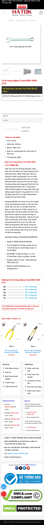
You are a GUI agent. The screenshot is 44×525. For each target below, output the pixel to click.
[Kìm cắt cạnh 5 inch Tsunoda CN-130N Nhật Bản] (11, 332)
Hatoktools (36, 522)
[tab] (22, 116)
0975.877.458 (12, 453)
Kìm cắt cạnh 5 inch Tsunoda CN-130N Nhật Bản (11, 352)
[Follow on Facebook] (17, 468)
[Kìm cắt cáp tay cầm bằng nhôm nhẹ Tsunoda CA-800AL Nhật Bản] (32, 332)
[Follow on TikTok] (20, 468)
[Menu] (3, 13)
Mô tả (5, 116)
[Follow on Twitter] (24, 468)
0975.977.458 (15, 413)
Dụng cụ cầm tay (21, 20)
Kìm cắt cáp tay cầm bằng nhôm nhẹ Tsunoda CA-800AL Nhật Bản (32, 352)
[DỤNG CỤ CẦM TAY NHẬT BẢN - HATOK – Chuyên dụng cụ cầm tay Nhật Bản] (22, 13)
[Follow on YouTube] (28, 468)
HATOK (5, 120)
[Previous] (5, 45)
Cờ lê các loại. (32, 20)
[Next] (39, 45)
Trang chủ (11, 20)
